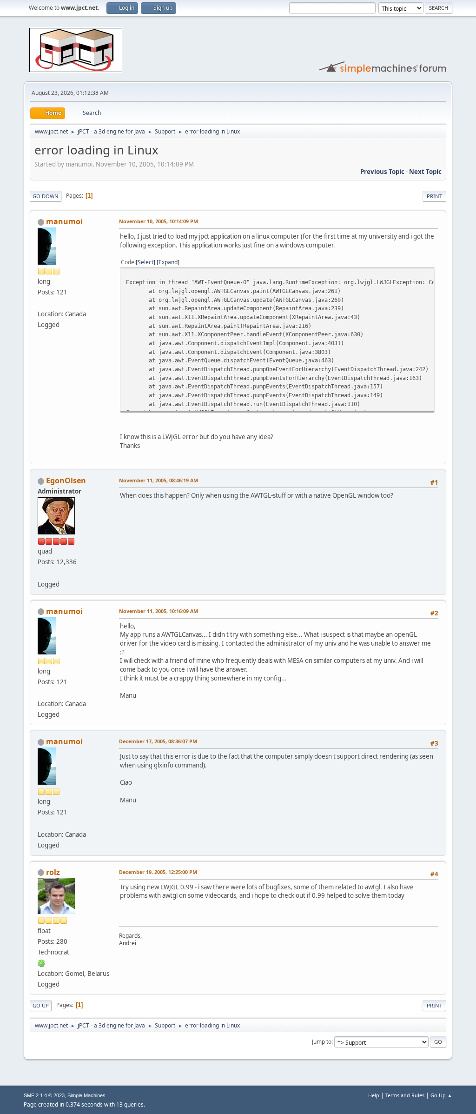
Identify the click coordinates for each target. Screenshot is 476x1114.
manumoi (64, 221)
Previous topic (382, 171)
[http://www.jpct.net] (41, 572)
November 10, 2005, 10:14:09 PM (158, 221)
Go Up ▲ (441, 1095)
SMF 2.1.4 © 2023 (44, 1095)
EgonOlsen (66, 480)
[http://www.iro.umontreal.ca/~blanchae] (41, 303)
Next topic (425, 171)
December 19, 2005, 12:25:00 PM (158, 871)
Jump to (321, 1042)
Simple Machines (86, 1095)
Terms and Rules (404, 1095)
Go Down (46, 196)
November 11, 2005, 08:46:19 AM (158, 480)
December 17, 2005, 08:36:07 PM (158, 741)
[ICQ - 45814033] (41, 963)
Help (373, 1095)
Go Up (41, 1005)
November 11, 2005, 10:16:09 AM (158, 610)
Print (434, 196)
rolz (53, 872)
